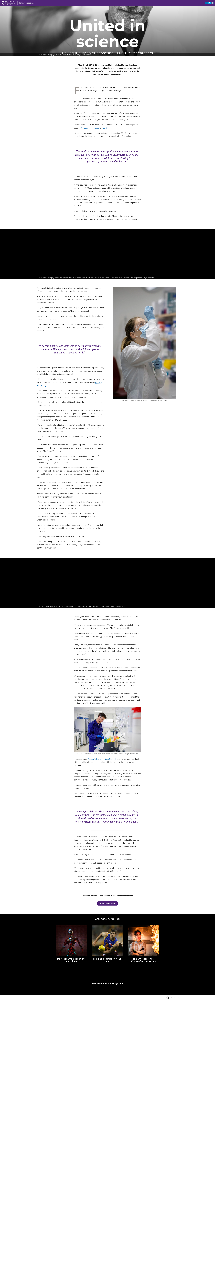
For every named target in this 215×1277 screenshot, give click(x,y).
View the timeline (107, 903)
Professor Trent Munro (90, 128)
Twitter (209, 3)
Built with (175, 998)
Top (107, 998)
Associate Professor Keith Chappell (102, 759)
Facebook (212, 3)
